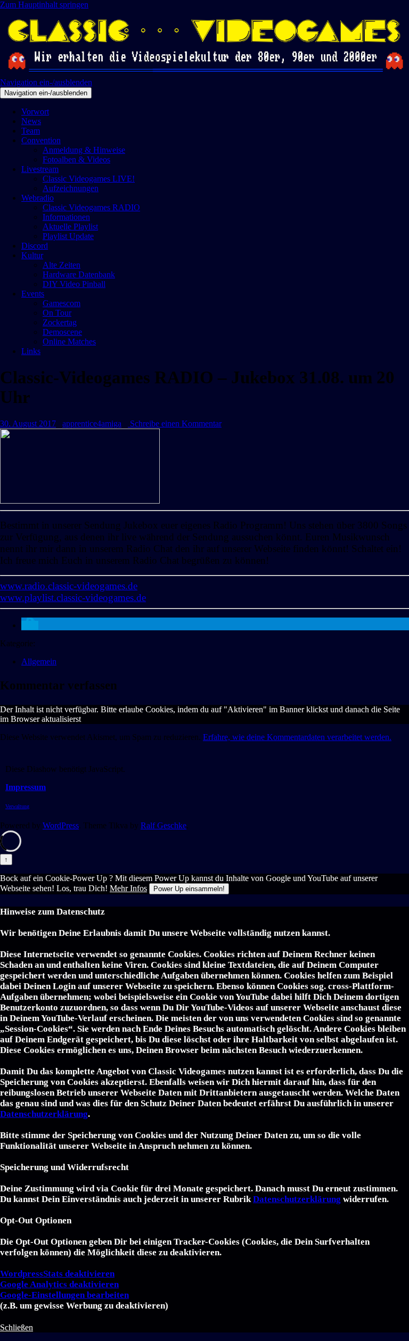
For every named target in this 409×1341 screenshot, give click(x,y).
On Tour (57, 312)
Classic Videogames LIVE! (89, 178)
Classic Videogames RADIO (91, 207)
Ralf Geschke (163, 825)
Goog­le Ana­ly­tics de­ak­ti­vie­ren (59, 1284)
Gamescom (61, 303)
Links (30, 351)
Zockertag (60, 322)
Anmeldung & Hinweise (84, 149)
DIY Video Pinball (74, 284)
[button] (29, 625)
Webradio (37, 197)
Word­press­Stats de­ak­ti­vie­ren (57, 1274)
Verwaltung (17, 806)
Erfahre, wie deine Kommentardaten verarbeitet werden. (297, 737)
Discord (34, 245)
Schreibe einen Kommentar (175, 423)
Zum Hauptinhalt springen (44, 4)
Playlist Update (68, 236)
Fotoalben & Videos (76, 159)
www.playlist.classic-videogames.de (73, 597)
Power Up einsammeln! (189, 889)
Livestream (40, 169)
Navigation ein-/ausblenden (46, 82)
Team (30, 130)
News (31, 121)
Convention (41, 140)
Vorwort (35, 111)
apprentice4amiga (91, 423)
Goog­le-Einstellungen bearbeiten (64, 1295)
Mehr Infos (128, 888)
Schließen (16, 1327)
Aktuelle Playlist (70, 226)
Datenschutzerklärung (44, 1114)
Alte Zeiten (61, 264)
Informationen (66, 216)
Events (32, 293)
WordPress (61, 825)
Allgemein (38, 661)
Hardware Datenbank (79, 274)
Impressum (25, 787)
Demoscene (62, 331)
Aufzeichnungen (71, 188)
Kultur (32, 255)
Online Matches (69, 341)
